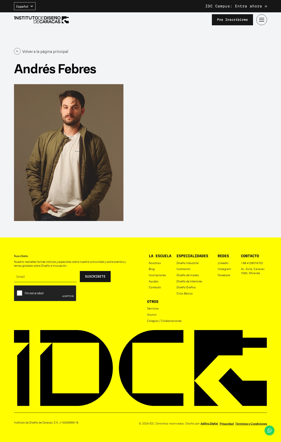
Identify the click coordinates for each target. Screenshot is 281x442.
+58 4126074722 (252, 263)
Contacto (155, 287)
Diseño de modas (187, 275)
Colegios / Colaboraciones (164, 321)
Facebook (224, 275)
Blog (152, 269)
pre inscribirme (232, 19)
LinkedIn (223, 263)
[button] (25, 6)
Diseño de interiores (189, 281)
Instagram (224, 269)
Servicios (153, 308)
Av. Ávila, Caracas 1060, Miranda (253, 271)
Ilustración (183, 269)
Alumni (152, 314)
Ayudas (153, 281)
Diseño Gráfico (186, 287)
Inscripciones (157, 275)
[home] (41, 19)
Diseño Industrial (187, 263)
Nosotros (155, 263)
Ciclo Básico (184, 293)
